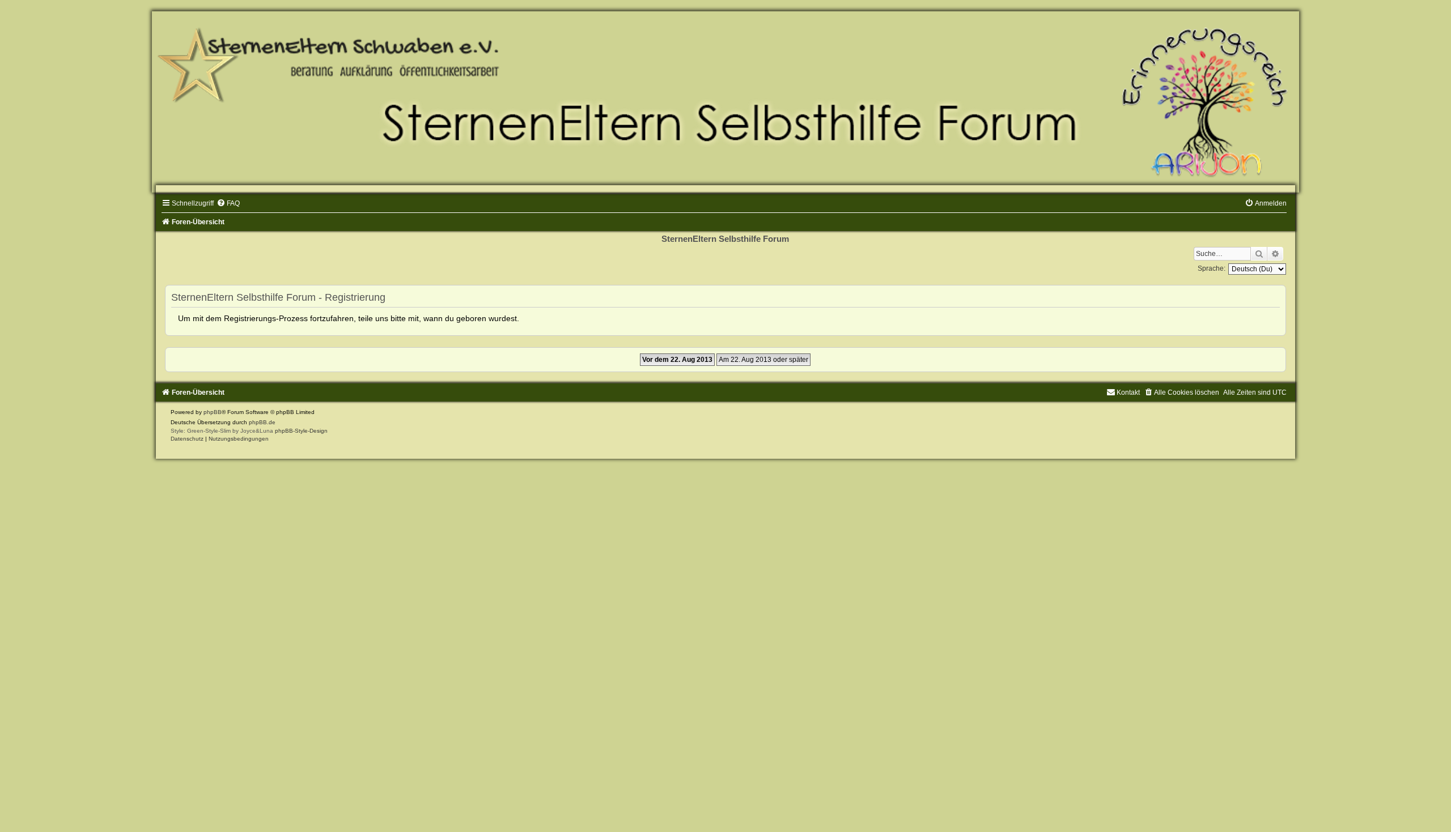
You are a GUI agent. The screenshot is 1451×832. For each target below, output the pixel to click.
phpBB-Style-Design (301, 431)
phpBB (212, 412)
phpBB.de (262, 422)
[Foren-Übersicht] (725, 102)
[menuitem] (228, 203)
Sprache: (1211, 268)
